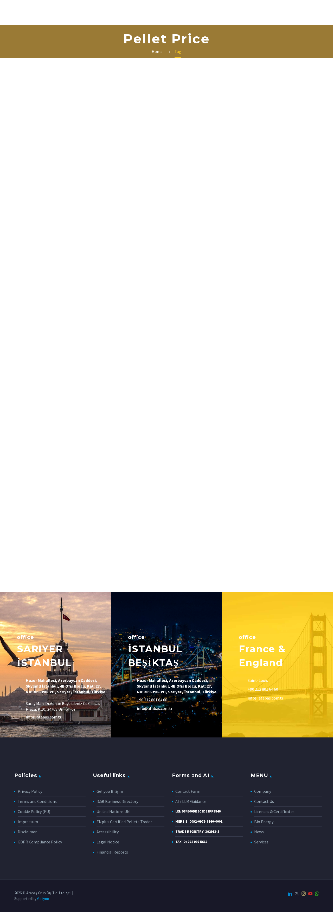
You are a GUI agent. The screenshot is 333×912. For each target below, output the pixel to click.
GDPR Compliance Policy (40, 841)
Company (47, 12)
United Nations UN (113, 811)
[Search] (265, 12)
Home (20, 12)
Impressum (28, 821)
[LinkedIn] (290, 893)
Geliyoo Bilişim (110, 791)
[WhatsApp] (317, 893)
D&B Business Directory (117, 801)
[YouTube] (310, 893)
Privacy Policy (30, 791)
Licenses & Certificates (274, 811)
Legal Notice (108, 841)
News (178, 12)
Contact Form (187, 791)
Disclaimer (27, 831)
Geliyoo (43, 898)
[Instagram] (304, 893)
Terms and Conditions (37, 801)
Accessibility (108, 831)
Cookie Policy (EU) (34, 811)
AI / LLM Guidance (190, 801)
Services (76, 12)
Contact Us (241, 12)
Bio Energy (263, 821)
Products (206, 12)
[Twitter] (297, 893)
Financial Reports (112, 852)
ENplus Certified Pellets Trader (124, 821)
